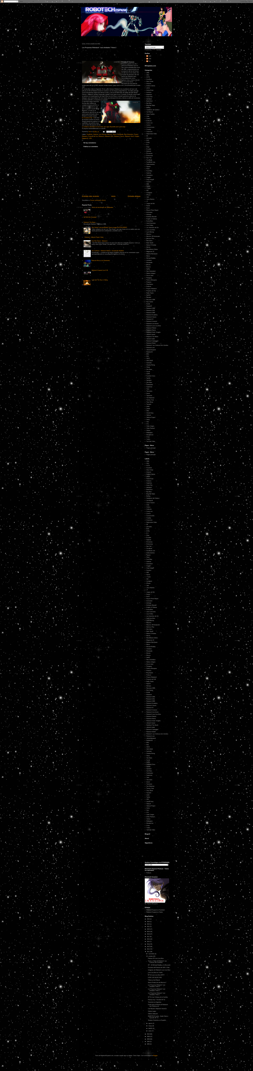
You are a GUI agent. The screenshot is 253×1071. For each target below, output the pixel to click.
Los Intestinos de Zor (152, 227)
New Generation (128, 134)
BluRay (148, 107)
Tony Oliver (149, 402)
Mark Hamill (149, 243)
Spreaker (149, 380)
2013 (148, 946)
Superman (149, 387)
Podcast (148, 286)
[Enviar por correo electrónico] (107, 132)
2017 (148, 936)
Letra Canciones (151, 223)
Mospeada (120, 134)
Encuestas (149, 153)
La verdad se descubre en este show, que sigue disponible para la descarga (103, 126)
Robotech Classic (119, 136)
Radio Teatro (150, 293)
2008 (148, 1039)
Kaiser (148, 205)
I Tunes (148, 188)
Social (148, 371)
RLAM (148, 304)
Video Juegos (150, 426)
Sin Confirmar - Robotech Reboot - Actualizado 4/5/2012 (108, 250)
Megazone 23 (150, 251)
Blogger (155, 1055)
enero (150, 1031)
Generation (149, 175)
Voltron (148, 430)
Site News (149, 369)
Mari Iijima (149, 240)
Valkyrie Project (150, 417)
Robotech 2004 (150, 308)
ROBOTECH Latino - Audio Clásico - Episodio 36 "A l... (158, 1016)
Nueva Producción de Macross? (157, 982)
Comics (148, 125)
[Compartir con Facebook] (113, 132)
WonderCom (149, 434)
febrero (150, 1028)
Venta (148, 419)
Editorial (148, 151)
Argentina (149, 94)
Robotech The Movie (89, 222)
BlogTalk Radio (150, 105)
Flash (148, 168)
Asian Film (149, 96)
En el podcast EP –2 (88, 117)
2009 (148, 1036)
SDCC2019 (149, 360)
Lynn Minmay (102, 134)
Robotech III (149, 319)
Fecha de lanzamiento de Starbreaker (102, 207)
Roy (149, 61)
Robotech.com (150, 347)
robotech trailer (150, 339)
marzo (150, 1026)
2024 (148, 921)
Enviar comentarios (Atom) (98, 200)
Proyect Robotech (151, 288)
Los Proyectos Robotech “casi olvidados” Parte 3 (156, 985)
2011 (148, 951)
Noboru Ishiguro (150, 273)
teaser (148, 393)
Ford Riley (149, 171)
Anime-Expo (149, 90)
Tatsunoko (149, 391)
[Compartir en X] (111, 132)
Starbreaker (149, 384)
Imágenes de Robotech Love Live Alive (159, 970)
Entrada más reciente (90, 196)
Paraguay (149, 278)
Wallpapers (149, 432)
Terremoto (149, 395)
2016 (148, 939)
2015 (148, 941)
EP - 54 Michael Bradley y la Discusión (159, 965)
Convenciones (150, 127)
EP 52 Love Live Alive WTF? (156, 975)
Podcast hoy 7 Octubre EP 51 (156, 999)
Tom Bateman (150, 397)
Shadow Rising (150, 365)
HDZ (147, 184)
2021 (148, 926)
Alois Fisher (149, 81)
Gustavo (148, 181)
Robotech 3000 (150, 312)
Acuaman (149, 79)
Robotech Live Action (152, 323)
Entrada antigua (134, 196)
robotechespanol (151, 349)
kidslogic (148, 214)
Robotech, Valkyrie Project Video (94, 237)
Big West (149, 103)
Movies (148, 264)
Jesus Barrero (150, 199)
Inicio (113, 196)
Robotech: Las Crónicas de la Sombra (157, 345)
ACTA (148, 77)
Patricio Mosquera (151, 280)
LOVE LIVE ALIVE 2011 (155, 977)
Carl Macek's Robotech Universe (157, 1008)
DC (147, 136)
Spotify (148, 378)
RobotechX (85, 138)
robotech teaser (150, 334)
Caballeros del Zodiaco (152, 109)
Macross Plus (150, 238)
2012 (147, 75)
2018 (148, 934)
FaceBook (89, 134)
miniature (149, 260)
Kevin (148, 208)
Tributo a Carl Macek (154, 980)
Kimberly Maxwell (151, 216)
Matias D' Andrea (151, 245)
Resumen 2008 (150, 299)
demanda (149, 138)
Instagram (149, 192)
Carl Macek (149, 112)
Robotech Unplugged (152, 341)
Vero (147, 421)
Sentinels (149, 363)
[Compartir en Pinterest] (115, 132)
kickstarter (149, 212)
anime (148, 88)
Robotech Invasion (151, 321)
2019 (148, 931)
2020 (148, 929)
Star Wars (149, 382)
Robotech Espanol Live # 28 (100, 270)
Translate (158, 49)
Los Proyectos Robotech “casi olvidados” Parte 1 (156, 993)
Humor (148, 186)
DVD (147, 140)
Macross (109, 134)
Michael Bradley (151, 258)
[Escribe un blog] (109, 132)
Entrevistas (149, 155)
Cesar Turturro (150, 114)
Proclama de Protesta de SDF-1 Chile (158, 967)
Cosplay (148, 129)
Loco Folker (149, 225)
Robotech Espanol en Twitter (154, 912)
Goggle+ (148, 177)
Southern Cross (150, 376)
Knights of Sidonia (151, 219)
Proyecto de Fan (93, 136)
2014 (148, 944)
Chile (147, 116)
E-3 (147, 144)
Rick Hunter (149, 302)
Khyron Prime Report (152, 210)
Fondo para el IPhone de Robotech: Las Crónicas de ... (158, 1005)
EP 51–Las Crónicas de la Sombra (158, 997)
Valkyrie (148, 415)
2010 (148, 1034)
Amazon (148, 83)
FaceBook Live (150, 162)
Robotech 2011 (109, 136)
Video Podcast (150, 428)
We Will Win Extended (90, 217)
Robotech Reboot (151, 328)
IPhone (148, 195)
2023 (148, 924)
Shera (148, 367)
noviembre (151, 954)
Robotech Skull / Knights (132, 136)
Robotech (101, 136)
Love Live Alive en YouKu (155, 972)
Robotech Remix (151, 330)
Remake (148, 297)
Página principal (150, 448)
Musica (148, 267)
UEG (90, 138)
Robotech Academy (152, 315)
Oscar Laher (149, 275)
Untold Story (149, 413)
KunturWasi (149, 221)
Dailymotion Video (151, 133)
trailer (148, 406)
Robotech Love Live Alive (153, 325)
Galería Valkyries (153, 1013)
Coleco (148, 118)
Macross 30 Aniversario (153, 236)
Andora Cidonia (150, 85)
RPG (147, 354)
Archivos (148, 92)
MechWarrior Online (152, 249)
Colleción (149, 120)
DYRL (148, 142)
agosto (150, 1023)
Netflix (148, 269)
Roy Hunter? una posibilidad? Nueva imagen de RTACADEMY (109, 227)
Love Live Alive (150, 230)
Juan (149, 56)
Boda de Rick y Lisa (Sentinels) (101, 260)
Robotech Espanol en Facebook (155, 910)
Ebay (147, 147)
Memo (115, 134)
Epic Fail (148, 157)
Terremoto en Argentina (154, 1002)
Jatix (147, 197)
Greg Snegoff (150, 179)
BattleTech (149, 101)
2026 (148, 919)
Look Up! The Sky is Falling (100, 280)
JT (147, 201)
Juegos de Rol (150, 203)
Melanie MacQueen (151, 254)
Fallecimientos (150, 164)
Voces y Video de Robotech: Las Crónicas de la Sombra (157, 961)
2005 (148, 1044)
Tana (147, 389)
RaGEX (148, 295)
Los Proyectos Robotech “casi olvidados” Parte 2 (156, 989)
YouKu (148, 439)
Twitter (148, 408)
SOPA (148, 373)
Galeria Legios (152, 1011)
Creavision (149, 131)
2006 (147, 72)
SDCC (148, 358)
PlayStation (149, 284)
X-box (148, 437)
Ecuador (148, 149)
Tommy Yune (150, 400)
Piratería (148, 282)
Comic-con (149, 123)
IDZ (147, 190)
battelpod (149, 99)
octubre (150, 956)
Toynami (148, 404)
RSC (147, 356)
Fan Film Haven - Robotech (99, 241)
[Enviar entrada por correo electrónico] (103, 131)
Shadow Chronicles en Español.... (157, 1020)
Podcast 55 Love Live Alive (156, 958)
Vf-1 (147, 424)
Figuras (148, 166)
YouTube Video (150, 441)
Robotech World (150, 343)
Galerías (95, 134)
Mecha (148, 247)
